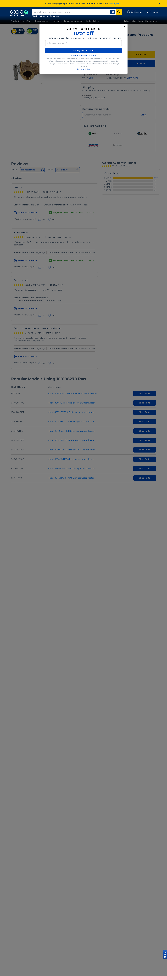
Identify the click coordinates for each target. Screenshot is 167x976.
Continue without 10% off (83, 56)
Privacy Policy (83, 69)
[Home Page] (20, 13)
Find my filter (115, 3)
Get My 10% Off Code (83, 50)
